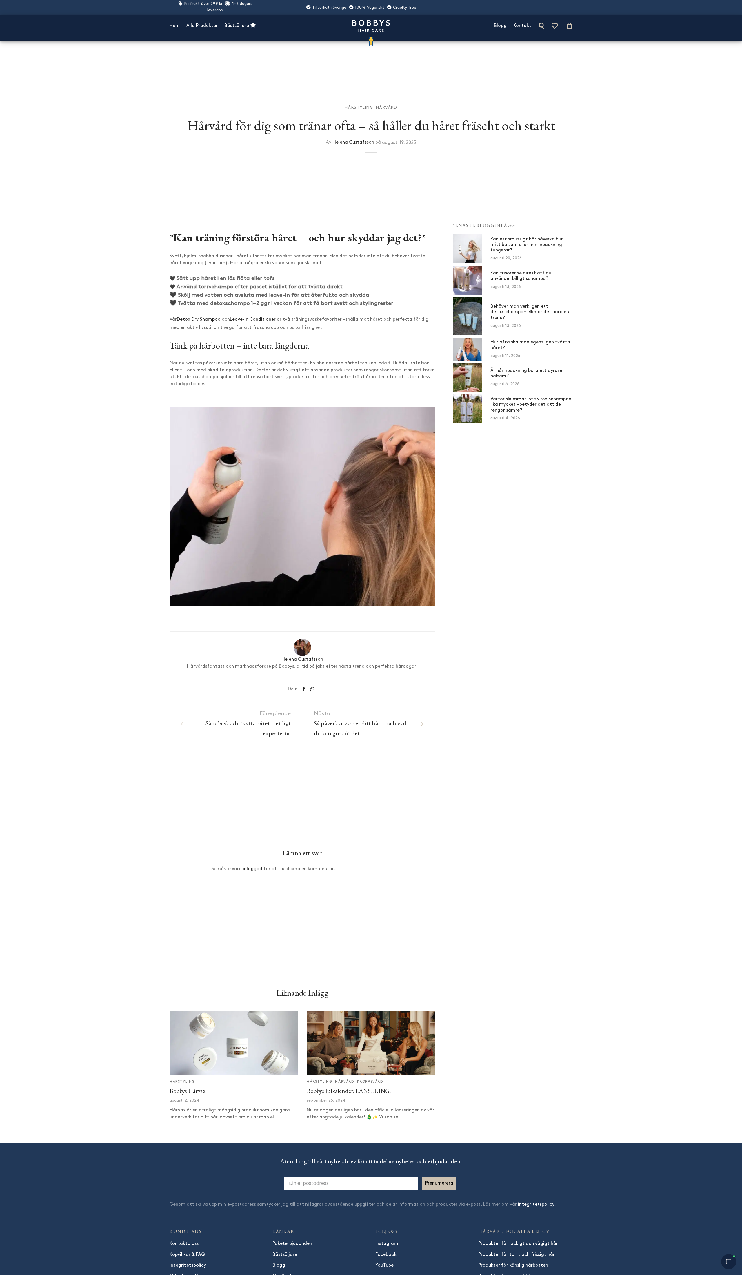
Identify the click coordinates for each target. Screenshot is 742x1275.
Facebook (386, 1254)
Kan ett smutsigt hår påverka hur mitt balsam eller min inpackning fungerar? (526, 245)
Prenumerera (439, 1183)
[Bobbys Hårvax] (234, 1043)
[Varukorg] (569, 26)
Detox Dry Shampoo (199, 319)
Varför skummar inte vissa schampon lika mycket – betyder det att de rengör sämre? (530, 404)
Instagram (386, 1243)
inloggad (252, 869)
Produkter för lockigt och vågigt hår (518, 1243)
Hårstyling (359, 108)
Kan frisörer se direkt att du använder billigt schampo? (520, 276)
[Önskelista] (555, 26)
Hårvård (386, 108)
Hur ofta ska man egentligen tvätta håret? (530, 345)
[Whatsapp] (312, 689)
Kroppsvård (370, 1082)
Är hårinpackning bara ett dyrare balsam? (526, 373)
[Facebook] (304, 689)
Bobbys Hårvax (187, 1091)
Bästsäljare (237, 25)
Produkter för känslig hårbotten (513, 1265)
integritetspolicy (536, 1204)
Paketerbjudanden (292, 1243)
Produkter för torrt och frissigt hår (516, 1254)
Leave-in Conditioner (253, 319)
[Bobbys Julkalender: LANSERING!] (371, 1043)
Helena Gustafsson (353, 142)
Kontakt (522, 25)
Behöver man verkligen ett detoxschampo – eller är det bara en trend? (529, 312)
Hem (174, 25)
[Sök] (541, 26)
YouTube (384, 1265)
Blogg (500, 25)
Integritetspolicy (188, 1265)
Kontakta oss (184, 1243)
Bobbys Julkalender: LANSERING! (349, 1091)
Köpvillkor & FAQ (187, 1254)
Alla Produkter (202, 25)
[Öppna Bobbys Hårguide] (728, 1261)
